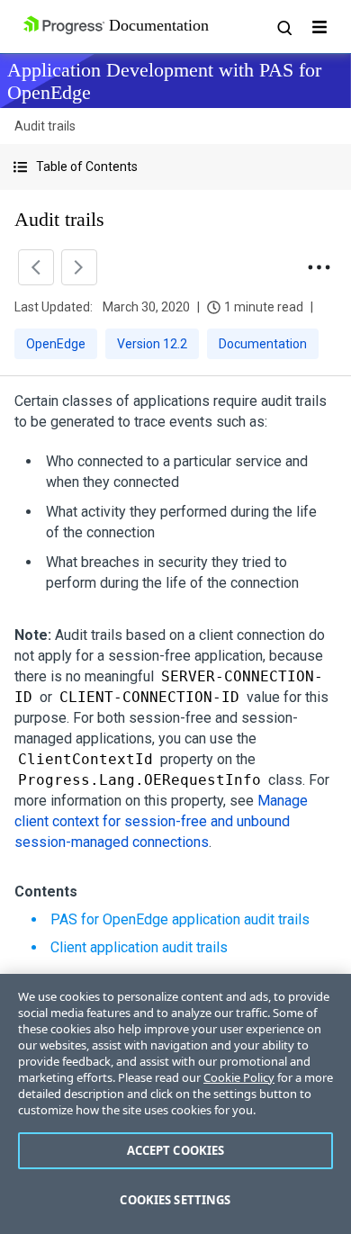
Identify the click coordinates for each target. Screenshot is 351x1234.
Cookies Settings (175, 1200)
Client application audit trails (139, 947)
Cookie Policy (238, 1077)
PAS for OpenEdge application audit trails (180, 919)
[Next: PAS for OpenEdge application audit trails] (79, 267)
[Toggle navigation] (319, 27)
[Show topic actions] (319, 267)
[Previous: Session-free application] (36, 267)
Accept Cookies (176, 1150)
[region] (175, 1104)
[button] (175, 167)
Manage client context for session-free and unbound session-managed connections (161, 821)
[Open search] (283, 27)
